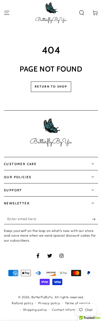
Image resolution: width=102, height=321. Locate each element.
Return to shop (51, 86)
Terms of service (77, 303)
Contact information (68, 310)
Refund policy (22, 303)
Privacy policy (49, 303)
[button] (81, 12)
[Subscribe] (95, 219)
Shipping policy (35, 310)
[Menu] (7, 12)
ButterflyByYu (42, 297)
